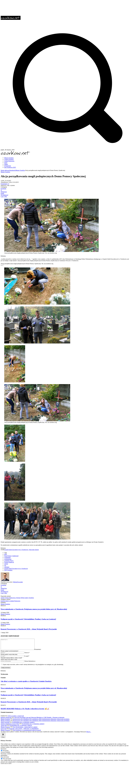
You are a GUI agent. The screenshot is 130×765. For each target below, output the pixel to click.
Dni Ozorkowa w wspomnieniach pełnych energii (27, 730)
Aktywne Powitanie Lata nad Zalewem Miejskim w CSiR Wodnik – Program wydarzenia (39, 717)
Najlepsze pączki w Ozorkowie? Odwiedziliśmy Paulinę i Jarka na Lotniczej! (28, 619)
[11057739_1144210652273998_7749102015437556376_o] (37, 421)
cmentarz (6, 567)
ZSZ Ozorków (8, 570)
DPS (5, 554)
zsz (5, 565)
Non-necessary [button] (5, 757)
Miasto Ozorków (20, 170)
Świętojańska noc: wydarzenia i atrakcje (23, 722)
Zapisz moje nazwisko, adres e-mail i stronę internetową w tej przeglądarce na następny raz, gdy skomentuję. (33, 664)
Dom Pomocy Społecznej (11, 556)
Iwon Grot (4, 728)
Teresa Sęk (4, 725)
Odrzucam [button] (83, 731)
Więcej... (88, 731)
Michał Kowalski (18, 582)
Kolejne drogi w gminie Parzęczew (10, 601)
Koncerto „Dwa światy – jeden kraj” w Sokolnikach (23, 728)
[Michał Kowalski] (5, 580)
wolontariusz (7, 559)
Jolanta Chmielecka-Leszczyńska (10, 724)
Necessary (6, 750)
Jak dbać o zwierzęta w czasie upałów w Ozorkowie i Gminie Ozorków (26, 681)
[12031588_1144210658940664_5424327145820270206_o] (14, 382)
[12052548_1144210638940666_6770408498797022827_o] (14, 500)
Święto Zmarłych (9, 562)
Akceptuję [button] (77, 731)
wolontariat (7, 557)
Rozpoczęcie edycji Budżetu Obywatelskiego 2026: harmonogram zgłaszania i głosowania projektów (41, 719)
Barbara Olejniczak (6, 717)
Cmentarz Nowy (9, 560)
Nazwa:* (27, 652)
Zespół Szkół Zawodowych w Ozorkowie (16, 568)
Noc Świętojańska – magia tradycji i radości (25, 727)
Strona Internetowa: (29, 661)
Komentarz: (38, 649)
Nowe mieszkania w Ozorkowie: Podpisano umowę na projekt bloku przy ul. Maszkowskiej (34, 609)
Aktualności (12, 170)
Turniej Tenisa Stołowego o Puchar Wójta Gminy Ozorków (17, 597)
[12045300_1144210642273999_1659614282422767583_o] (37, 539)
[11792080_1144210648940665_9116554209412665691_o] (14, 461)
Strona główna (5, 170)
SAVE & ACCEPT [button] (6, 763)
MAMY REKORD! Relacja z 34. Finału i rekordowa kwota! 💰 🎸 (25, 709)
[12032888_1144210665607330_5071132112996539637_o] (37, 304)
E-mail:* (26, 656)
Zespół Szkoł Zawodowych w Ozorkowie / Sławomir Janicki (22, 549)
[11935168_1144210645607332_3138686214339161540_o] (37, 343)
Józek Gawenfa (5, 722)
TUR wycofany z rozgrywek (16, 716)
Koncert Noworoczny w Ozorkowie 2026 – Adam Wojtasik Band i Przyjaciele (29, 629)
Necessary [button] (3, 749)
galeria (6, 564)
